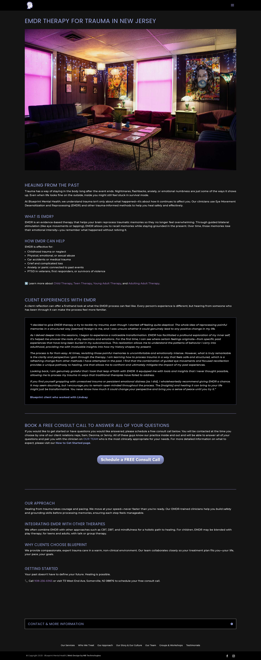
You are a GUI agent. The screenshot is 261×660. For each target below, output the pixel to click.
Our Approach (105, 645)
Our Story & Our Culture (129, 645)
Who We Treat (86, 645)
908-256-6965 (43, 580)
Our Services (68, 645)
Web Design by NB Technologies (84, 655)
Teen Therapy (82, 283)
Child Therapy (63, 283)
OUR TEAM (90, 439)
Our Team (150, 645)
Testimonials (193, 645)
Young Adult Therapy (107, 283)
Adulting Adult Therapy (143, 283)
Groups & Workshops (171, 645)
